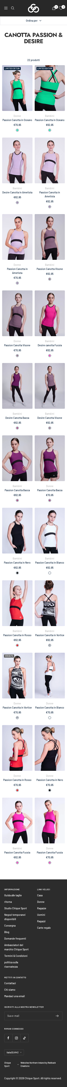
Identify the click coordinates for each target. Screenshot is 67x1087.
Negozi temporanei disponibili (15, 917)
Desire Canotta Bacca (17, 417)
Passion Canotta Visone (50, 268)
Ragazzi (41, 921)
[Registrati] (57, 1016)
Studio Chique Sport (15, 908)
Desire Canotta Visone (49, 417)
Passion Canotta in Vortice (49, 635)
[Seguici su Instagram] (16, 1038)
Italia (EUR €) (12, 1052)
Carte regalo (44, 927)
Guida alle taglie (13, 895)
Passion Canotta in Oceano (17, 120)
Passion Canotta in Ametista (49, 194)
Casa (40, 895)
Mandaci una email (14, 996)
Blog (6, 932)
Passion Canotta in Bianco (49, 562)
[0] (61, 8)
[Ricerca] (12, 8)
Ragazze (41, 908)
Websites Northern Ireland (33, 1062)
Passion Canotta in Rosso (17, 635)
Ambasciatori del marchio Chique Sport (16, 947)
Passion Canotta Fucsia (17, 852)
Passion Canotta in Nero (17, 562)
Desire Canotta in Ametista (17, 192)
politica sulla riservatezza (11, 964)
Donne (40, 901)
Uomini (41, 914)
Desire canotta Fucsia (50, 345)
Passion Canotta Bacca (17, 490)
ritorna (8, 901)
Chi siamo (9, 989)
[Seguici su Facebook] (8, 1038)
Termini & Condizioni (16, 955)
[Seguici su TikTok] (24, 1038)
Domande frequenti (15, 938)
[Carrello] (54, 8)
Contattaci (10, 983)
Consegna (10, 925)
